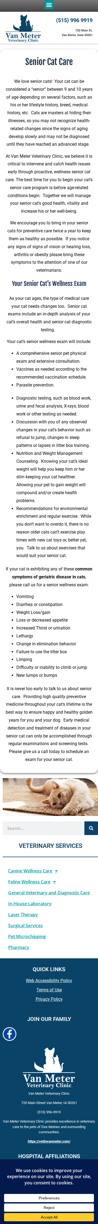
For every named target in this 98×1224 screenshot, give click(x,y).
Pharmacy (18, 947)
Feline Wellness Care (29, 882)
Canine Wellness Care (30, 871)
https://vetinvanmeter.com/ (49, 1141)
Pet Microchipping (27, 936)
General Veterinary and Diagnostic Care (49, 893)
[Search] (91, 828)
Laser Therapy (23, 915)
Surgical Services (25, 926)
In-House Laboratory (29, 904)
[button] (49, 4)
